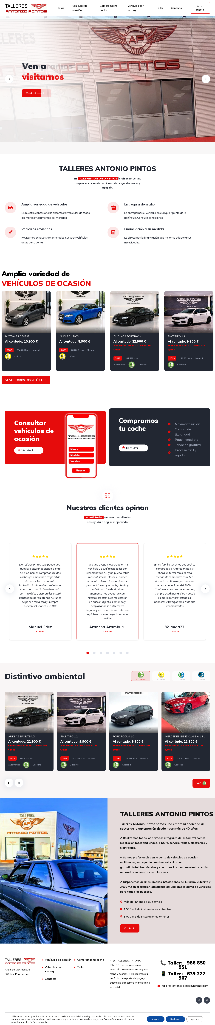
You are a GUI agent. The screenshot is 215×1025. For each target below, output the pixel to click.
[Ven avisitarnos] (107, 79)
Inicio (61, 7)
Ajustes (195, 1019)
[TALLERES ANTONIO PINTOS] (26, 7)
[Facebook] (199, 1000)
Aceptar (155, 1019)
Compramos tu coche (109, 8)
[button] (87, 653)
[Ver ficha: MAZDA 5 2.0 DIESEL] (26, 331)
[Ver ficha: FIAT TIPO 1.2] (189, 331)
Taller (159, 7)
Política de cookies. (39, 1022)
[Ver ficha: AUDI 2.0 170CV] (80, 331)
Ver (199, 783)
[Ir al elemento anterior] (9, 783)
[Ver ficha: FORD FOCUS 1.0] (133, 731)
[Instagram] (207, 1000)
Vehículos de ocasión (79, 8)
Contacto (176, 7)
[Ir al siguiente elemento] (19, 783)
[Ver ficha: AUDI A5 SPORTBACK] (134, 331)
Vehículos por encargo (136, 8)
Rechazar (175, 1019)
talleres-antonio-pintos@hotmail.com (185, 985)
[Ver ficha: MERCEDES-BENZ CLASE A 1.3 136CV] (185, 731)
